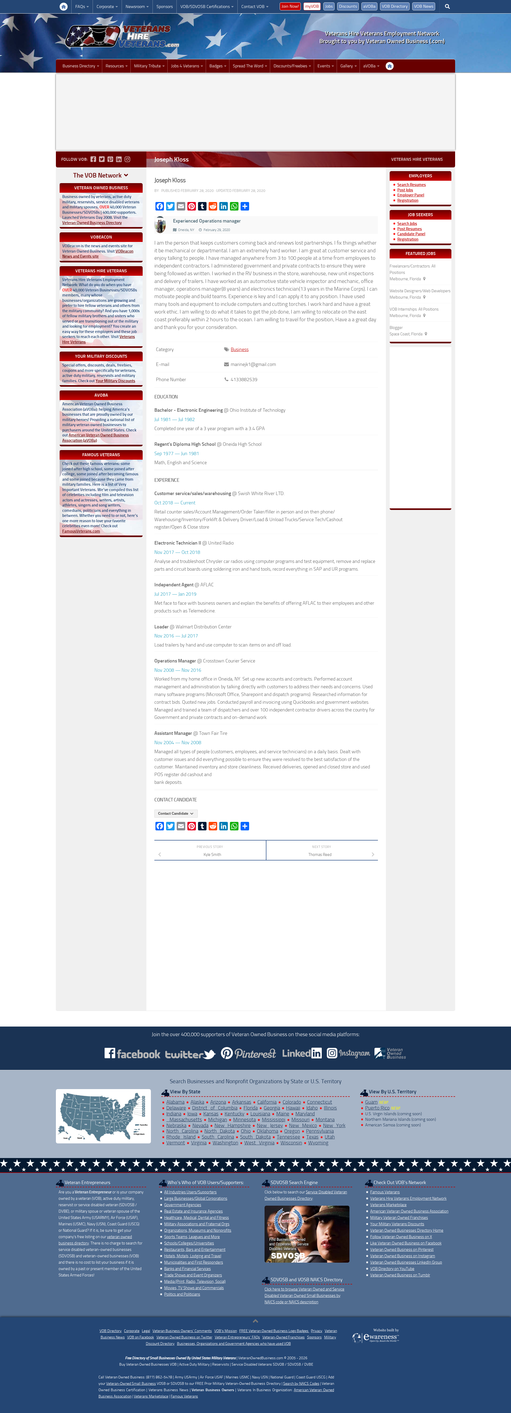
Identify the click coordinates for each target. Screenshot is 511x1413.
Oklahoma (267, 1131)
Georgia (272, 1108)
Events (324, 65)
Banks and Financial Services (187, 1268)
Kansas (211, 1114)
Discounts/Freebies (290, 65)
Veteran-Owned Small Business (131, 1383)
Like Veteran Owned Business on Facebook (406, 1243)
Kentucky (234, 1114)
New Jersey (270, 1125)
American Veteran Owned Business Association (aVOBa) (95, 438)
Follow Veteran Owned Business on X (401, 1236)
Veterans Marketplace (388, 1204)
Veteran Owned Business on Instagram (402, 1256)
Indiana (173, 1114)
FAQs (80, 6)
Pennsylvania (320, 1131)
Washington (225, 1143)
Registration (407, 200)
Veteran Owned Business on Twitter (184, 1337)
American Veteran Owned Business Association (409, 1211)
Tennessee (288, 1137)
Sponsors (164, 6)
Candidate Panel (411, 234)
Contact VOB (253, 6)
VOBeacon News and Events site (97, 254)
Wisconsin (291, 1143)
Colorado (292, 1102)
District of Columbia (214, 1108)
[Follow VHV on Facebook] (93, 159)
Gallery (346, 65)
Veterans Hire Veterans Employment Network (408, 1198)
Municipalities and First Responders (193, 1262)
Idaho (312, 1108)
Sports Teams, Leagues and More (192, 1236)
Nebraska (176, 1125)
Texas (312, 1137)
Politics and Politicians (182, 1294)
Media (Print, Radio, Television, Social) (195, 1281)
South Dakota (255, 1137)
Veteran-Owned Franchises (283, 1337)
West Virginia (259, 1143)
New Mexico (303, 1125)
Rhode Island (181, 1137)
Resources (115, 65)
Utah (330, 1137)
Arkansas (241, 1102)
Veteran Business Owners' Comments (182, 1331)
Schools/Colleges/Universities (189, 1243)
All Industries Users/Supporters (190, 1192)
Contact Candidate (173, 813)
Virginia (199, 1143)
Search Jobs (407, 223)
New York (334, 1125)
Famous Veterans (385, 1192)
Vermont (175, 1143)
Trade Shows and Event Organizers (193, 1275)
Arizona (218, 1102)
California (267, 1102)
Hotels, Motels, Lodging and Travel (192, 1256)
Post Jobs (405, 190)
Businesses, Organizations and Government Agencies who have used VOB (234, 1343)
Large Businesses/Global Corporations (195, 1198)
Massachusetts (184, 1120)
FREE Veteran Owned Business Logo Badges (274, 1331)
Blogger (396, 327)
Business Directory (79, 65)
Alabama (175, 1102)
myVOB (312, 6)
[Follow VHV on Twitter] (101, 159)
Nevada (200, 1125)
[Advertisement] (255, 112)
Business (240, 349)
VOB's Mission (225, 1331)
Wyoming (318, 1143)
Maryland (305, 1114)
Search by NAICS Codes (301, 1383)
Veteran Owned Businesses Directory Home (406, 1230)
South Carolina (218, 1137)
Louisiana (260, 1114)
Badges (215, 65)
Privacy (316, 1331)
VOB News (423, 6)
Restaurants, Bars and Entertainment (194, 1249)
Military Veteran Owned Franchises (399, 1217)
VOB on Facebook (140, 1337)
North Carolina (182, 1131)
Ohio (246, 1131)
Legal (146, 1331)
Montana (325, 1120)
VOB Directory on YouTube (392, 1268)
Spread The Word (248, 65)
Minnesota (244, 1120)
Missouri (300, 1120)
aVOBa (369, 6)
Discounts (348, 6)
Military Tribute (147, 65)
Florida (251, 1108)
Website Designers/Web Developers (420, 291)
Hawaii (293, 1108)
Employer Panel (410, 195)
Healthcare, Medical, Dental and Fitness (196, 1217)
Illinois (330, 1108)
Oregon (292, 1131)
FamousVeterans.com (81, 531)
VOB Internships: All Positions (414, 309)
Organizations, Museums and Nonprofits (197, 1230)
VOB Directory (395, 6)
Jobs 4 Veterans (185, 65)
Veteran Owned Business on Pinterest (402, 1249)
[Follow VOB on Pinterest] (110, 159)
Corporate (105, 6)
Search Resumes (411, 184)
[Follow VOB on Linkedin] (119, 159)
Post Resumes (409, 228)
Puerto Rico (377, 1108)
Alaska (197, 1102)
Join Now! (290, 6)
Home (63, 6)
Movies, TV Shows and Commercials (194, 1288)
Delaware (176, 1108)
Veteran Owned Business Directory (92, 222)
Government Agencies (182, 1204)
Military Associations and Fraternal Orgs (196, 1224)
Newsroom (135, 6)
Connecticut (319, 1102)
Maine (282, 1114)
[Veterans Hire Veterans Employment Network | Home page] (122, 36)
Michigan (217, 1120)
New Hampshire (233, 1125)
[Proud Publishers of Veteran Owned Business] (375, 1342)
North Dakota (219, 1131)
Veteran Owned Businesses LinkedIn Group (406, 1262)
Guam (371, 1102)
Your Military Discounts (115, 380)
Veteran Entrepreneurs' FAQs (237, 1337)
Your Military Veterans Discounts (397, 1224)
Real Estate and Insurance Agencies (193, 1211)
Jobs (329, 6)
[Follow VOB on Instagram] (127, 159)
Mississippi (273, 1120)
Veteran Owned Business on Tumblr (400, 1275)
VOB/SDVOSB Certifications (205, 6)
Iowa (192, 1114)
